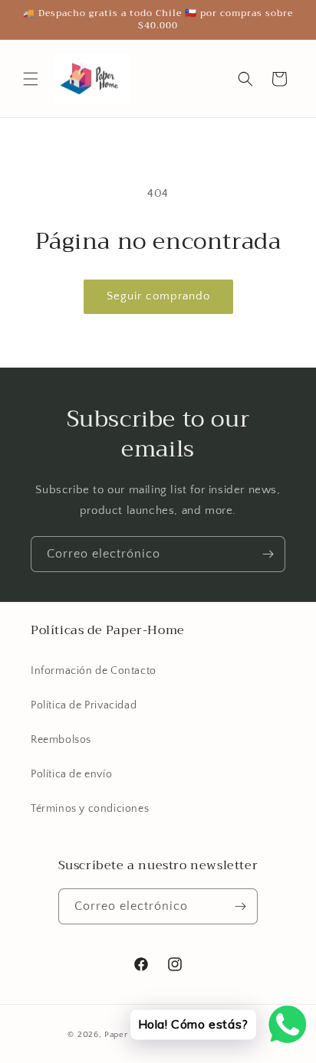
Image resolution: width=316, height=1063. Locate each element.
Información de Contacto (93, 671)
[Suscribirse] (268, 554)
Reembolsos (61, 740)
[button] (31, 79)
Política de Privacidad (84, 705)
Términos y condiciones (90, 809)
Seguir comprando (158, 296)
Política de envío (71, 774)
